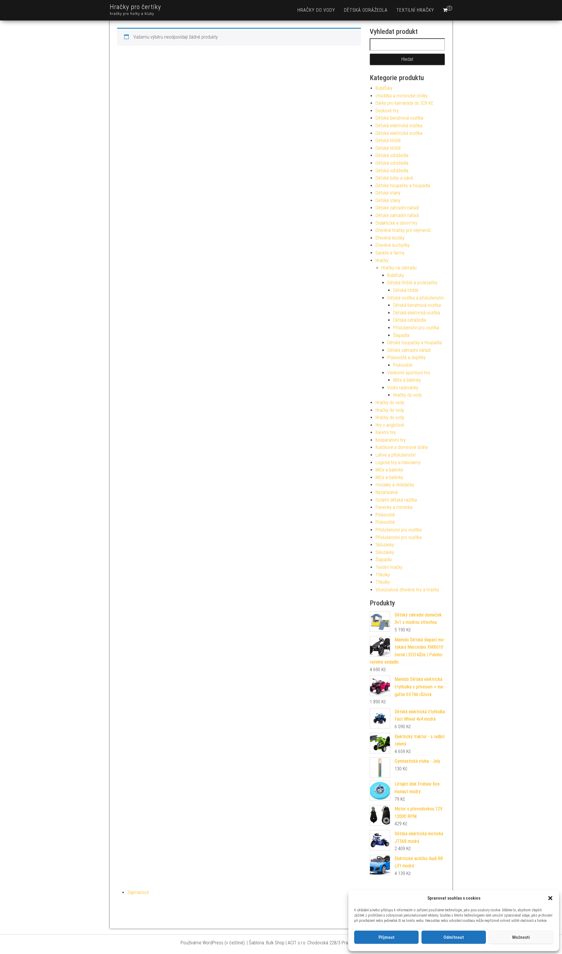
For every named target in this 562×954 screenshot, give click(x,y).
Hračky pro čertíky (135, 7)
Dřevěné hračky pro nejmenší (403, 230)
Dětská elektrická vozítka (399, 125)
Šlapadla (401, 335)
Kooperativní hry (391, 440)
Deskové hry (387, 110)
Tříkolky (383, 575)
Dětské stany (388, 193)
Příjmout (386, 937)
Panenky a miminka (394, 507)
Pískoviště (402, 365)
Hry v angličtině (390, 425)
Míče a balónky (407, 380)
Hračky (382, 260)
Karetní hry (386, 432)
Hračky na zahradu (399, 268)
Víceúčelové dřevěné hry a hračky (407, 590)
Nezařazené (387, 492)
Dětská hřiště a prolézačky (412, 282)
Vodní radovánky (402, 387)
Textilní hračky (415, 10)
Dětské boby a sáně (394, 178)
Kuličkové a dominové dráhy (402, 447)
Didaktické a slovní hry (396, 223)
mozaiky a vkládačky (395, 485)
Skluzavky (385, 544)
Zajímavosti (138, 892)
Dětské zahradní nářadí (397, 208)
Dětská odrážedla (366, 10)
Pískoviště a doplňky (406, 357)
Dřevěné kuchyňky (393, 245)
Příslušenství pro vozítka (416, 327)
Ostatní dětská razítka (396, 500)
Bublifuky (384, 88)
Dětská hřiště (388, 140)
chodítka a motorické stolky (402, 96)
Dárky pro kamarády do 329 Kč (404, 103)
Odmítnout (453, 937)
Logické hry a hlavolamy (398, 462)
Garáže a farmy (390, 253)
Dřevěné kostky (390, 238)
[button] (550, 898)
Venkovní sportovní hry (408, 373)
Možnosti (521, 937)
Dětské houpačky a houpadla (403, 185)
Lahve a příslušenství (395, 455)
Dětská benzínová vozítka (399, 118)
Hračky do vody (316, 10)
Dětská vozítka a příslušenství (415, 298)
